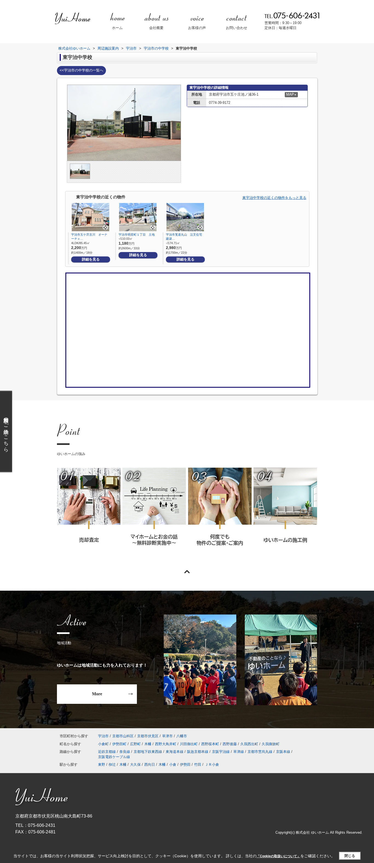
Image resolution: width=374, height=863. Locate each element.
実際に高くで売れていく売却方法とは (88, 514)
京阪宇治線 (221, 752)
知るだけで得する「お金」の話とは (154, 514)
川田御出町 (189, 744)
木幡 (147, 744)
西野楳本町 (210, 744)
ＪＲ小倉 (212, 764)
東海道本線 (174, 752)
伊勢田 (185, 764)
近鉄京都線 (107, 752)
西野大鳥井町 (165, 744)
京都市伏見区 (148, 736)
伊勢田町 (119, 744)
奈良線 (124, 752)
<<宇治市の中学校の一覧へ (81, 70)
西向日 (149, 764)
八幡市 (181, 736)
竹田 (197, 764)
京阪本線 (283, 752)
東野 (101, 764)
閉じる (349, 856)
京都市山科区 (123, 736)
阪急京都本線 (197, 752)
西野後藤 (230, 744)
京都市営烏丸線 (260, 752)
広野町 (135, 744)
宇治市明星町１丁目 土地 (137, 234)
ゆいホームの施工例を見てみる (285, 514)
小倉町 (103, 744)
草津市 (167, 736)
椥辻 (112, 764)
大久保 (135, 764)
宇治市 (103, 736)
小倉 (172, 764)
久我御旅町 (271, 744)
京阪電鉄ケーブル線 (114, 757)
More (97, 693)
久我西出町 (249, 744)
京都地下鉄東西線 (148, 752)
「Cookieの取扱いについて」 (278, 856)
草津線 (238, 752)
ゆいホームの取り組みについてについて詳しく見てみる (219, 514)
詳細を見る (91, 259)
